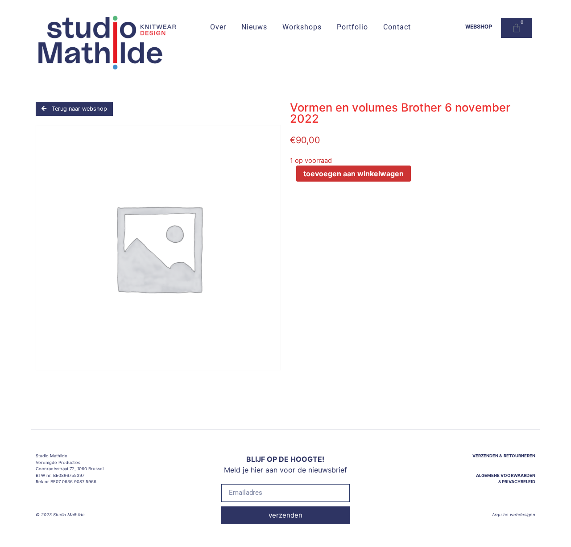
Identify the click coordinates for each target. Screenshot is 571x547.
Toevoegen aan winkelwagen (353, 173)
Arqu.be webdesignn (513, 514)
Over (218, 27)
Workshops (302, 27)
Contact (397, 27)
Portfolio (352, 27)
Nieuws (254, 27)
